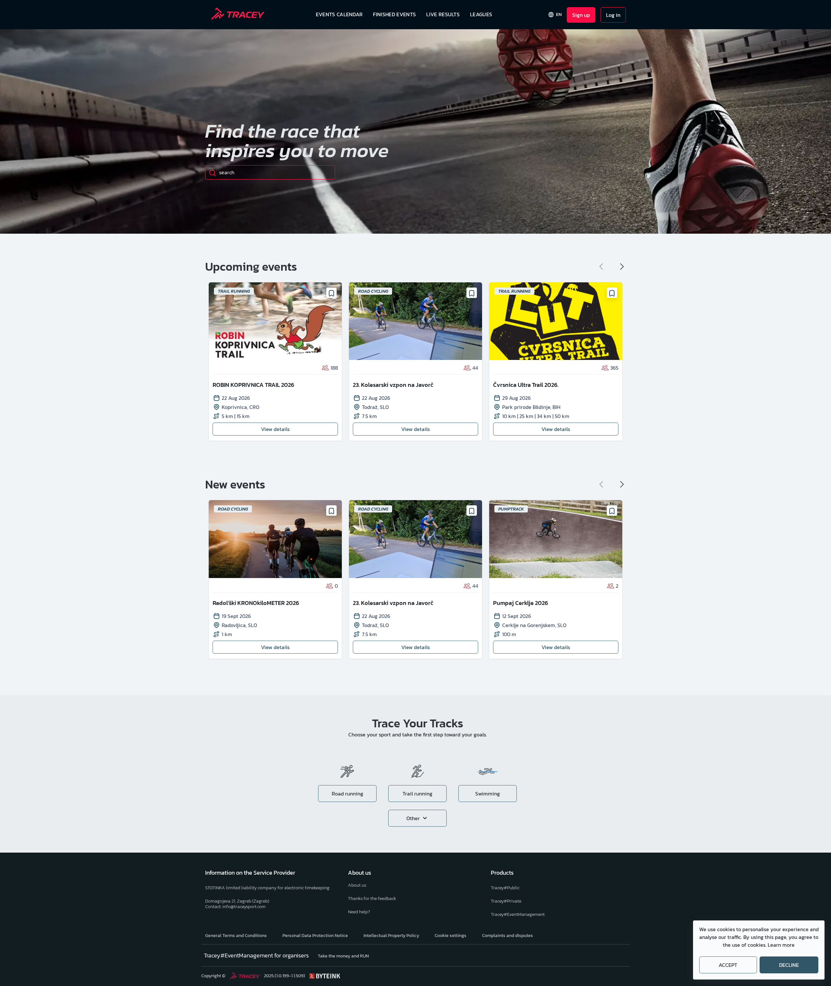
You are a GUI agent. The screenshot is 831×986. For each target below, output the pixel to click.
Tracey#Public (505, 887)
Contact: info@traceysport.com (235, 906)
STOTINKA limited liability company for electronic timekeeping (267, 887)
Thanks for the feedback (372, 898)
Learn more (781, 945)
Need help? (359, 911)
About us (357, 885)
